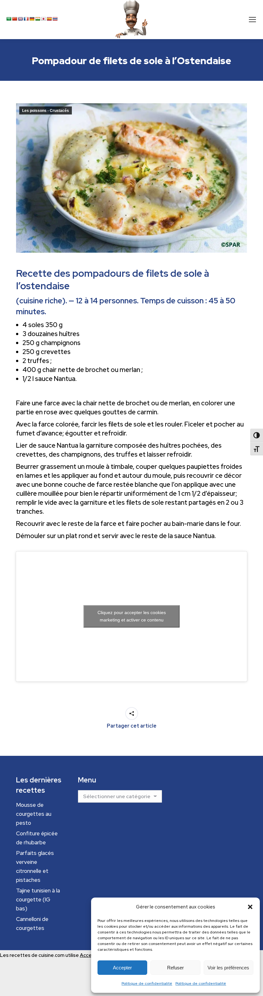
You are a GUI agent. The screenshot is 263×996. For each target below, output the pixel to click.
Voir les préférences (228, 967)
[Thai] (55, 19)
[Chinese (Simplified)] (14, 19)
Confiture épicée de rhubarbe (37, 838)
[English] (20, 19)
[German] (32, 19)
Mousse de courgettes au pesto (33, 813)
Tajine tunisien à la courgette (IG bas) (38, 899)
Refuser (175, 967)
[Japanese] (43, 19)
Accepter (122, 967)
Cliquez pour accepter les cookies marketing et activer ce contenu (132, 616)
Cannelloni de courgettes (32, 924)
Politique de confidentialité (147, 983)
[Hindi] (37, 19)
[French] (26, 19)
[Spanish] (49, 19)
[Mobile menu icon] (252, 19)
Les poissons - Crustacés (45, 110)
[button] (250, 907)
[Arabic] (9, 19)
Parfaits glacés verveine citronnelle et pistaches (35, 866)
